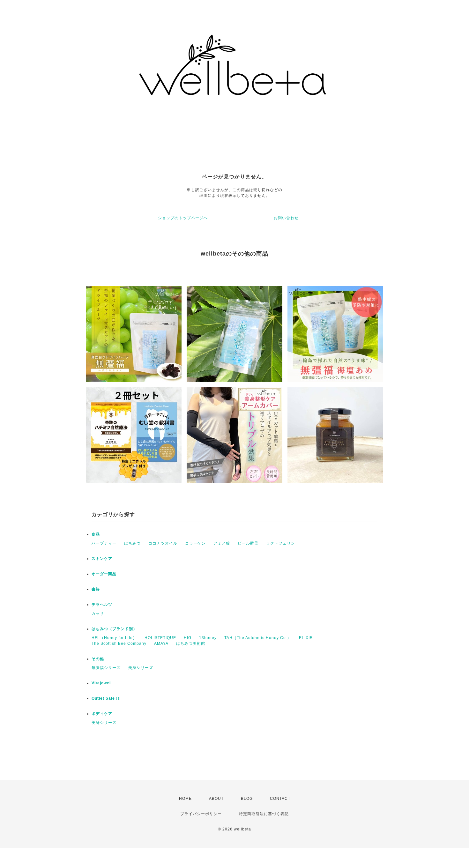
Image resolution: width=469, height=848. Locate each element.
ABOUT (216, 798)
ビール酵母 (248, 543)
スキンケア (102, 558)
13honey (208, 638)
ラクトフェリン (280, 543)
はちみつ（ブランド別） (114, 629)
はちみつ (132, 543)
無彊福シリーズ (106, 668)
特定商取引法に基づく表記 (264, 814)
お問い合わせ (286, 218)
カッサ (98, 613)
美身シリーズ (140, 668)
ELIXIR (306, 638)
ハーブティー (104, 543)
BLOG (247, 798)
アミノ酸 (221, 543)
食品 (96, 534)
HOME (185, 798)
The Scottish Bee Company (119, 643)
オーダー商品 (104, 574)
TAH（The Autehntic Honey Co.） (257, 638)
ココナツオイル (162, 543)
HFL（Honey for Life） (114, 638)
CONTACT (280, 798)
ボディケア (102, 713)
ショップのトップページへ (183, 218)
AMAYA (161, 643)
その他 (98, 659)
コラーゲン (195, 543)
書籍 (96, 589)
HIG (187, 638)
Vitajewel (101, 683)
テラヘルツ (102, 604)
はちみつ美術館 (190, 643)
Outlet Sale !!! (106, 698)
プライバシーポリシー (201, 814)
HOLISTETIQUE (160, 638)
